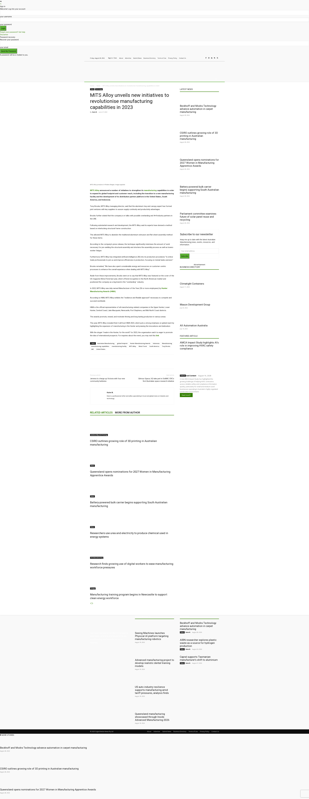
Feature (183, 375)
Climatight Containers (192, 283)
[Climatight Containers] (199, 276)
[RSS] (214, 58)
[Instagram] (208, 58)
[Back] (1, 4)
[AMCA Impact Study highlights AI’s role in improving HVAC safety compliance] (199, 362)
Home (92, 86)
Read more (185, 395)
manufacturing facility (119, 346)
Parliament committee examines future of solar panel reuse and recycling (198, 216)
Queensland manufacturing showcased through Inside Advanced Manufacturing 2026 (152, 716)
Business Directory (190, 267)
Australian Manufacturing (105, 343)
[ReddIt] (124, 117)
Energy (93, 588)
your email (4, 47)
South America (154, 346)
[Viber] (129, 117)
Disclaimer (4, 34)
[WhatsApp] (135, 117)
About (149, 731)
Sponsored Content (188, 376)
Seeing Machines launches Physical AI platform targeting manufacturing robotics (151, 636)
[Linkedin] (211, 58)
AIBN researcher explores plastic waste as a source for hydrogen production (198, 642)
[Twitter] (217, 58)
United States (100, 349)
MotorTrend (143, 346)
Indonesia (156, 343)
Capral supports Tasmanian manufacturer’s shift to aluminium (199, 658)
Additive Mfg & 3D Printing (99, 435)
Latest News (186, 89)
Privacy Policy (204, 731)
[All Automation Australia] (199, 318)
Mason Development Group (195, 304)
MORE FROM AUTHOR (127, 412)
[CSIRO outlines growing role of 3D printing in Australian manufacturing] (132, 427)
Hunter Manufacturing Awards (140, 343)
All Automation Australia (193, 325)
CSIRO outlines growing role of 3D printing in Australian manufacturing (199, 135)
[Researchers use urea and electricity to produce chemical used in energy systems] (132, 519)
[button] (216, 79)
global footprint (122, 343)
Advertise (157, 731)
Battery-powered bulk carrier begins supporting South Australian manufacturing (199, 189)
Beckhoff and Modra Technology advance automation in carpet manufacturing (198, 108)
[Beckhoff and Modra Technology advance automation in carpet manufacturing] (199, 98)
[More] (140, 117)
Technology (99, 89)
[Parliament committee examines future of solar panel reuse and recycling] (199, 206)
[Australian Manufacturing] (107, 68)
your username (6, 16)
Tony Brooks (166, 346)
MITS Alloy (94, 190)
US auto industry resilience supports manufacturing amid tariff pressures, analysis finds (152, 689)
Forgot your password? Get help (12, 32)
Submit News (166, 731)
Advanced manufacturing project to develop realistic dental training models (154, 663)
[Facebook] (205, 58)
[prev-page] (91, 603)
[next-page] (92, 603)
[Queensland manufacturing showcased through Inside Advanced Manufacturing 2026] (154, 706)
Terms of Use (193, 731)
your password (6, 24)
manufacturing (150, 190)
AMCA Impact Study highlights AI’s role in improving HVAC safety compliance (199, 345)
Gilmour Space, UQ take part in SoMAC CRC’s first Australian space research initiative (156, 380)
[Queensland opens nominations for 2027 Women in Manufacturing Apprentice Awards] (132, 458)
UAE (92, 349)
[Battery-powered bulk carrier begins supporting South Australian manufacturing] (132, 488)
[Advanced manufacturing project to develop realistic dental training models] (154, 653)
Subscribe (184, 256)
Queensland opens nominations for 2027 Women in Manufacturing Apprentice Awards (199, 162)
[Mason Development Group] (199, 297)
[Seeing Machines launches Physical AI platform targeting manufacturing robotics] (154, 626)
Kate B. (94, 112)
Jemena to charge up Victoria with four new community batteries (107, 380)
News (98, 86)
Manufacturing (167, 343)
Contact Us (215, 731)
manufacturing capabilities (100, 346)
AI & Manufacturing (97, 558)
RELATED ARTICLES (101, 412)
